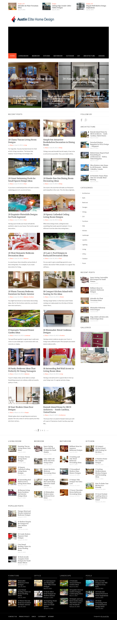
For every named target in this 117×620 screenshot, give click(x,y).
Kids (83, 226)
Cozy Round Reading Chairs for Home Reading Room (24, 547)
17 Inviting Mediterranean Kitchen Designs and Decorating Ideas (101, 473)
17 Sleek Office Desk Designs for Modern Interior (50, 593)
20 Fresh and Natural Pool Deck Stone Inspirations (101, 593)
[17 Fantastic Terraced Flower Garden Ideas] (24, 318)
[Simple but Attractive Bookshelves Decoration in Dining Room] (59, 128)
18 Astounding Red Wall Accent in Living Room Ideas (24, 481)
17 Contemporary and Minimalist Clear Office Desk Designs (50, 583)
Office (84, 254)
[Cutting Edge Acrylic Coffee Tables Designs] (46, 6)
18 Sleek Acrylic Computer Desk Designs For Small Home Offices (24, 560)
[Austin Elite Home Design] (32, 19)
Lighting (84, 244)
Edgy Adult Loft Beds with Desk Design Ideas (99, 318)
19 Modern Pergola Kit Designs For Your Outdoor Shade (24, 524)
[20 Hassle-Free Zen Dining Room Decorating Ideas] (59, 166)
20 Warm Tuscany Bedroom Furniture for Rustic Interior (24, 603)
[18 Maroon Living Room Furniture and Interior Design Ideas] (12, 492)
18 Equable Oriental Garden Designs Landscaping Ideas (76, 592)
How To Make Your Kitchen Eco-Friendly (101, 485)
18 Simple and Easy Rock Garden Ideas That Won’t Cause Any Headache (76, 602)
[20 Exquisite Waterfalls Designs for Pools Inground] (24, 202)
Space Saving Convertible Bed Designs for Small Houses (99, 279)
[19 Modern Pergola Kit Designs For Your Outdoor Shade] (12, 524)
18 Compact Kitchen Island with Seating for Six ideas (100, 449)
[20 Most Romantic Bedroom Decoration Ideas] (24, 241)
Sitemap (51, 616)
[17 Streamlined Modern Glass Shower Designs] (64, 471)
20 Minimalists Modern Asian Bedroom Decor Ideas (49, 495)
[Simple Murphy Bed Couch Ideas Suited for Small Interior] (38, 482)
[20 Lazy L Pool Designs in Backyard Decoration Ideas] (59, 241)
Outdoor (70, 56)
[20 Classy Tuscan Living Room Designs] (24, 128)
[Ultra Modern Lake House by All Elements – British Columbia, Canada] (85, 167)
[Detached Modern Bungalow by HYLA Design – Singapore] (85, 144)
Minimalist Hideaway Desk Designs (97, 309)
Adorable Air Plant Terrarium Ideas (96, 299)
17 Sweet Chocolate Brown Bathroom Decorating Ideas (76, 492)
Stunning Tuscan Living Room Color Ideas (24, 448)
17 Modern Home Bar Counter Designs (101, 460)
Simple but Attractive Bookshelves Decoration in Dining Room (59, 142)
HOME (12, 56)
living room (23, 56)
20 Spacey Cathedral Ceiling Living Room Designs (24, 470)
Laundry (84, 240)
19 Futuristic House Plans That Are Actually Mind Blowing (99, 178)
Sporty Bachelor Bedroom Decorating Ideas (50, 471)
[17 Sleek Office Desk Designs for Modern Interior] (38, 594)
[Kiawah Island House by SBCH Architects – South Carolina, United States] (59, 395)
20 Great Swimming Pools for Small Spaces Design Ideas (101, 603)
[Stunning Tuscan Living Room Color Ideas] (12, 448)
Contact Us (12, 616)
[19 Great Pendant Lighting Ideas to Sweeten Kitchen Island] (90, 496)
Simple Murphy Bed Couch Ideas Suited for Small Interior (49, 482)
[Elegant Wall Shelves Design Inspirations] (81, 6)
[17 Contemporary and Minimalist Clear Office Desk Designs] (38, 583)
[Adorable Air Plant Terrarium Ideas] (12, 6)
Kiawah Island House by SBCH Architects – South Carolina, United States (57, 409)
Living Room (14, 441)
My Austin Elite (105, 616)
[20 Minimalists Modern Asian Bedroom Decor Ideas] (38, 494)
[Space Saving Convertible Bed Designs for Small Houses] (85, 280)
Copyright (42, 616)
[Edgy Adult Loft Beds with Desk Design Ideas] (85, 319)
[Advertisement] (58, 39)
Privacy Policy (24, 616)
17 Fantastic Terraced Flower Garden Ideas (75, 583)
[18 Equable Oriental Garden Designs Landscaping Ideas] (64, 592)
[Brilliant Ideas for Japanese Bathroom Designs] (85, 290)
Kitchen (46, 56)
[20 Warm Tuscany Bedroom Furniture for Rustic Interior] (24, 279)
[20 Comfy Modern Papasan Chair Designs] (12, 536)
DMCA (34, 616)
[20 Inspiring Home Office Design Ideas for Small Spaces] (38, 603)
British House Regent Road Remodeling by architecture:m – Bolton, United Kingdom (99, 156)
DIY (24, 3)
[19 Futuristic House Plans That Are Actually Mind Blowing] (85, 178)
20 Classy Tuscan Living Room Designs (24, 459)
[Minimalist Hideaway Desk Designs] (85, 310)
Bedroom (36, 56)
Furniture (31, 297)
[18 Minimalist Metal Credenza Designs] (59, 318)
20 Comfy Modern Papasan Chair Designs (24, 536)
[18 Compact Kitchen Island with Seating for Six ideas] (59, 279)
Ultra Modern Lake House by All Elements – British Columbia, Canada (99, 167)
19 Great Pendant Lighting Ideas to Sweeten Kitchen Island (101, 497)
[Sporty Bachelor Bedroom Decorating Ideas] (38, 471)
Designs (20, 3)
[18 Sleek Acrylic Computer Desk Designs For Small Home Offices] (12, 559)
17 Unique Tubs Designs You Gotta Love (75, 481)
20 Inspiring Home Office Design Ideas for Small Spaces (50, 603)
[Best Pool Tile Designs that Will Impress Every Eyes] (90, 583)
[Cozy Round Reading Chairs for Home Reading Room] (12, 547)
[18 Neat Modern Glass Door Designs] (24, 395)
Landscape (27, 335)
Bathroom (58, 56)
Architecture (89, 56)
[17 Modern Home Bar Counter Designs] (90, 461)
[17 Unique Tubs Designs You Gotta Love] (64, 482)
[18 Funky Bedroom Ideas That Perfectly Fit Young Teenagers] (24, 356)
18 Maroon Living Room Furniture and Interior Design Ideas (24, 493)
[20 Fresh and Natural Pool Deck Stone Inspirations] (90, 594)
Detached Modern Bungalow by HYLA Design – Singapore (99, 144)
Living (25, 145)
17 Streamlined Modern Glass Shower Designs (75, 471)
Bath (83, 198)
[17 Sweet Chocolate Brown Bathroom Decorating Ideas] (64, 492)
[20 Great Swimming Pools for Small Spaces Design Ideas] (24, 166)
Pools (25, 184)
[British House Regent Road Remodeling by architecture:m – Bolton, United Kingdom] (85, 155)
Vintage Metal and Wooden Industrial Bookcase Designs (24, 513)
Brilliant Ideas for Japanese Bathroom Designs (97, 290)
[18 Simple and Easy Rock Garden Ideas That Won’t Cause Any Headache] (64, 601)
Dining (60, 147)
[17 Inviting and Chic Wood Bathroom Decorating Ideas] (64, 459)
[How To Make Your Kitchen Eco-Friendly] (90, 486)
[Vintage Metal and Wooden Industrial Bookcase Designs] (12, 513)
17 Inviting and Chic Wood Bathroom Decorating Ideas (75, 459)
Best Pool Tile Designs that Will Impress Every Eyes (101, 583)
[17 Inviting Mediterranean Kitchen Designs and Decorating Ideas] (90, 471)
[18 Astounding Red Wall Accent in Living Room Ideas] (59, 356)
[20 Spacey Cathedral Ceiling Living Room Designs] (59, 202)
